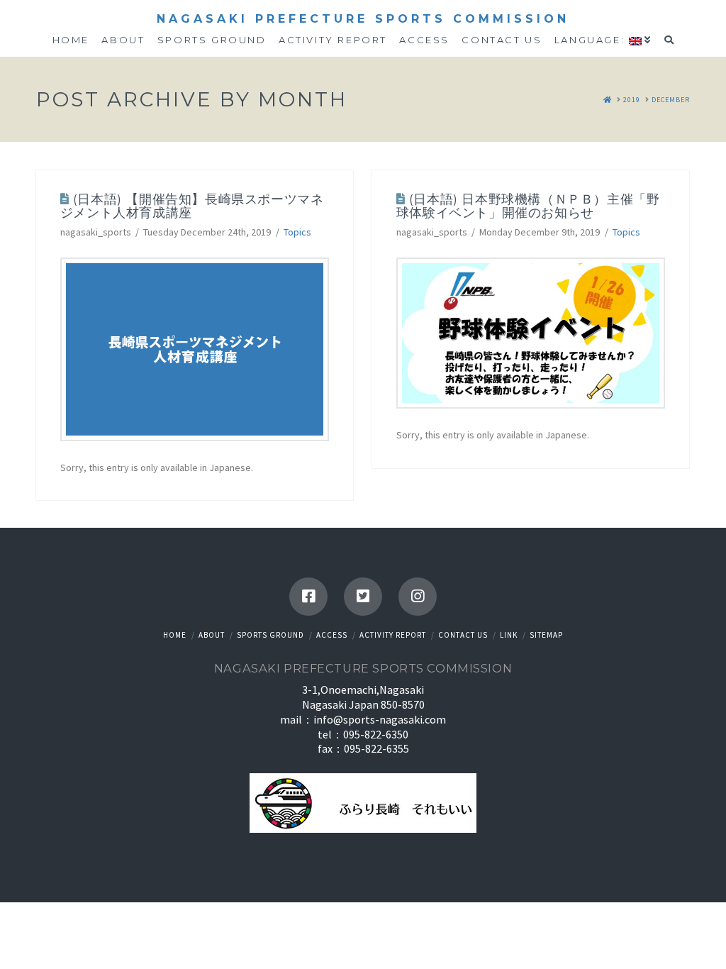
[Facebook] (308, 596)
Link (509, 635)
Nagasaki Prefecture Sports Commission (363, 19)
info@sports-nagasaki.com (379, 719)
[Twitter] (363, 596)
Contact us (463, 635)
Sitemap (546, 635)
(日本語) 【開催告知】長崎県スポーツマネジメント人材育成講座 (192, 206)
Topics (297, 232)
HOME (174, 635)
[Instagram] (417, 596)
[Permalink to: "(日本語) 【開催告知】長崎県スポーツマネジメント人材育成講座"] (194, 349)
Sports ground (270, 635)
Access (331, 635)
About (212, 635)
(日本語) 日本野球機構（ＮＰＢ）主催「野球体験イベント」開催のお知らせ (528, 206)
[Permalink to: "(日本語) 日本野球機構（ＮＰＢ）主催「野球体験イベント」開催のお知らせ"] (530, 332)
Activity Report (392, 635)
